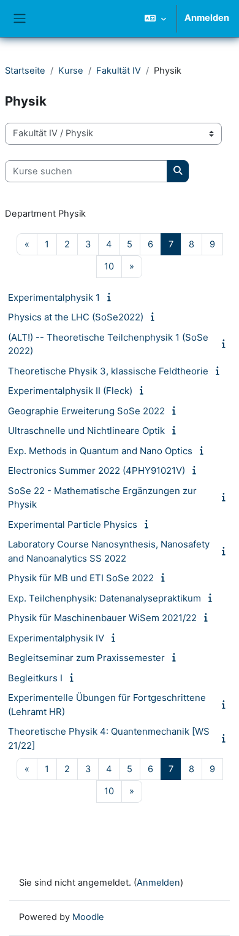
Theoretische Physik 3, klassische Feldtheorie (108, 371)
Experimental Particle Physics (72, 524)
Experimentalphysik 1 (54, 297)
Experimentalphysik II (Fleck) (70, 390)
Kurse (70, 70)
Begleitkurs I (35, 678)
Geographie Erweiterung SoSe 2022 (86, 411)
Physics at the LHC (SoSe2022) (75, 317)
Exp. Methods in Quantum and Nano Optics (100, 451)
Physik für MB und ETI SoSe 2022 (81, 578)
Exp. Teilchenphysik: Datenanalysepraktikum (104, 598)
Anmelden (206, 17)
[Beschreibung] (111, 297)
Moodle (88, 916)
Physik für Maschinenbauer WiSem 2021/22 (102, 618)
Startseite (25, 70)
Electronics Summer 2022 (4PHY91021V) (96, 470)
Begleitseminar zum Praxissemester (86, 657)
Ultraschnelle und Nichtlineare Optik (86, 430)
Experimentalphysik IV (56, 638)
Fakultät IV (118, 70)
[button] (155, 18)
